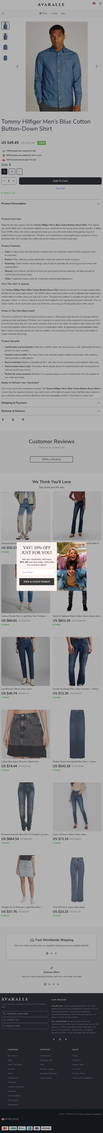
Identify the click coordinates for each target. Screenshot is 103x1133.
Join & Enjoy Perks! (36, 581)
